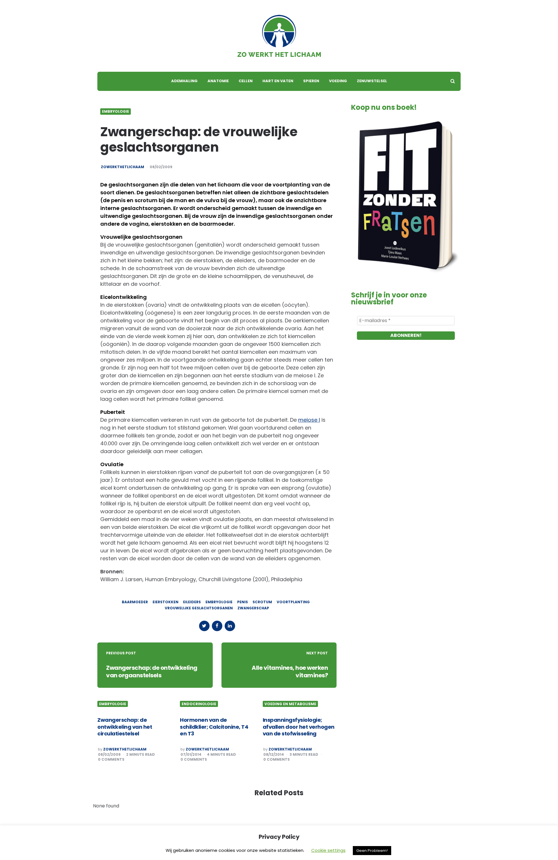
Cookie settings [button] (328, 850)
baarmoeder (135, 602)
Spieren (311, 81)
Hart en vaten (277, 81)
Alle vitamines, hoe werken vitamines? (290, 671)
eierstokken (165, 602)
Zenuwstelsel (372, 81)
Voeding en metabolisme (290, 704)
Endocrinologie (199, 704)
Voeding (338, 81)
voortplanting (293, 602)
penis (242, 602)
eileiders (192, 602)
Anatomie (218, 81)
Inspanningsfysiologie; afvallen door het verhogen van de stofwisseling (299, 726)
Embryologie (115, 111)
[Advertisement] (406, 412)
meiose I (309, 419)
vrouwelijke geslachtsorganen (199, 608)
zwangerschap (253, 608)
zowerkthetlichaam (122, 167)
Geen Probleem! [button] (372, 850)
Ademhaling (184, 81)
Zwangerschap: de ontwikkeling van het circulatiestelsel (124, 726)
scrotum (262, 602)
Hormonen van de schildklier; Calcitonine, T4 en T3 (214, 726)
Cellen (246, 81)
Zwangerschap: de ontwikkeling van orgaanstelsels (151, 671)
